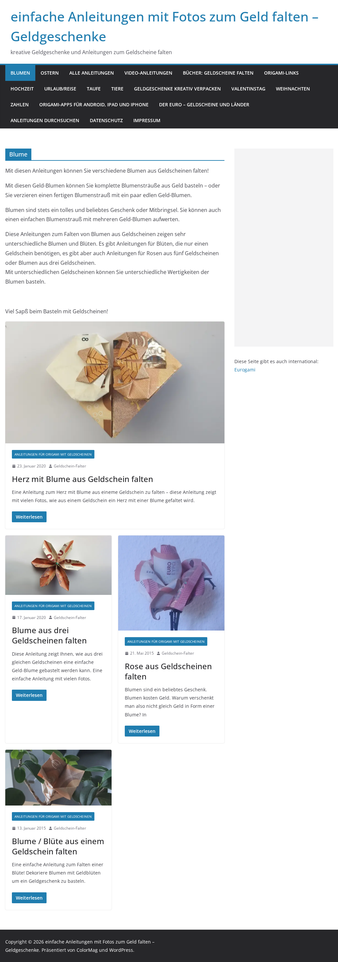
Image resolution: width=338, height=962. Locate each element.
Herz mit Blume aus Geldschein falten (82, 478)
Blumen (20, 73)
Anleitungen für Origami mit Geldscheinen (53, 454)
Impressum (146, 120)
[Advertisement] (283, 248)
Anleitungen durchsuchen (45, 120)
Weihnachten (293, 89)
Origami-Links (281, 73)
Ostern (50, 73)
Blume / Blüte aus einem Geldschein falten (58, 846)
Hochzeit (22, 89)
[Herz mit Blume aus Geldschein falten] (114, 383)
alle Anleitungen (91, 73)
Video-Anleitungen (148, 73)
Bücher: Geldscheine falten (218, 73)
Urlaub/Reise (60, 89)
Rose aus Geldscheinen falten (168, 671)
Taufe (94, 89)
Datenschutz (106, 120)
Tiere (117, 89)
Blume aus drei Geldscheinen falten (49, 635)
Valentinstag (248, 89)
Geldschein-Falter (70, 466)
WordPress (121, 950)
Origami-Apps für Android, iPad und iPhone (94, 104)
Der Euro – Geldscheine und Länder (204, 104)
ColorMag (87, 950)
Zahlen (20, 104)
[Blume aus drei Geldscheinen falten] (58, 565)
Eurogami (244, 369)
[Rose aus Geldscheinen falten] (171, 583)
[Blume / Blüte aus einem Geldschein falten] (58, 778)
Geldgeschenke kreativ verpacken (177, 89)
